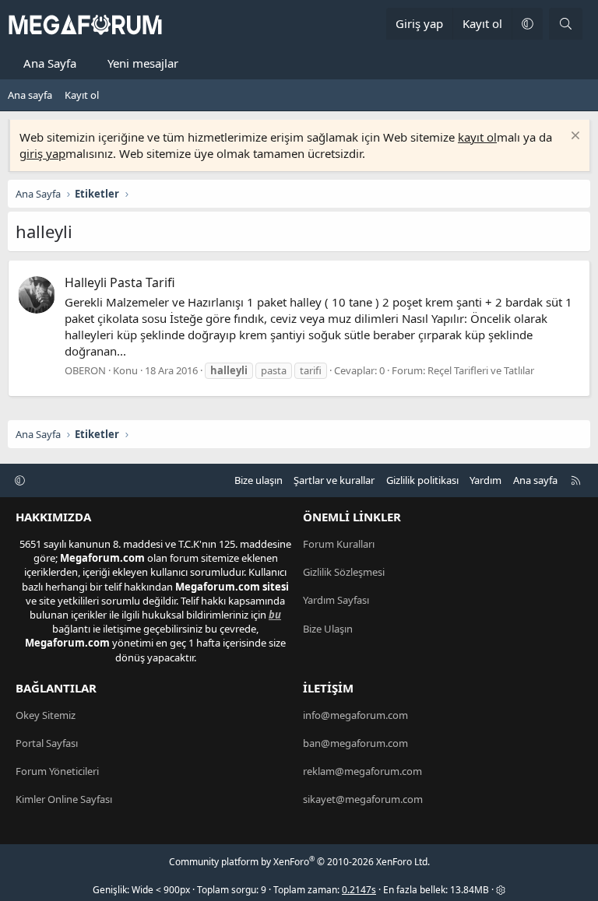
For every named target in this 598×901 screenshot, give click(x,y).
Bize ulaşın (258, 480)
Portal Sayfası (47, 743)
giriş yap (42, 153)
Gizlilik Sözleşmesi (344, 572)
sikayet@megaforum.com (363, 799)
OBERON (85, 370)
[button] (527, 24)
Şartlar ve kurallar (334, 480)
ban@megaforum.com (355, 743)
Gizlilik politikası (422, 480)
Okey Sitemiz (46, 715)
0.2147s (359, 889)
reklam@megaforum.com (362, 771)
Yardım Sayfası (336, 600)
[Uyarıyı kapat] (573, 137)
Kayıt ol (82, 95)
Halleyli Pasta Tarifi (120, 282)
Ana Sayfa (49, 63)
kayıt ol (477, 137)
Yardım (485, 480)
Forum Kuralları (339, 544)
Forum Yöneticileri (57, 771)
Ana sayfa (30, 95)
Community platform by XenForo (299, 861)
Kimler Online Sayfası (64, 799)
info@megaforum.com (355, 715)
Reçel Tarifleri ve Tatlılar (480, 370)
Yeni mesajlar (142, 63)
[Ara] (565, 24)
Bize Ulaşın (328, 629)
